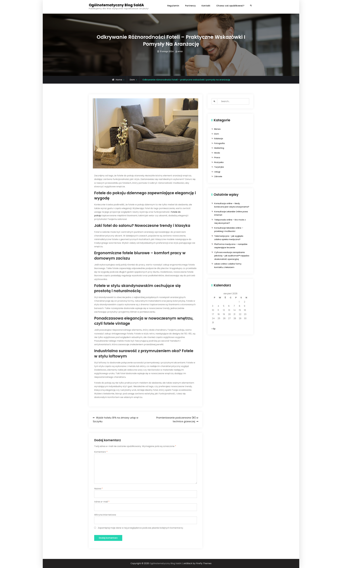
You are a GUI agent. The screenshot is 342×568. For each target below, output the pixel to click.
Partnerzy (190, 5)
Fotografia (219, 143)
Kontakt (206, 5)
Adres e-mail (101, 501)
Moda (217, 152)
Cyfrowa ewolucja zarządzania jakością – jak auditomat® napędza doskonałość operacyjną (231, 255)
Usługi (217, 171)
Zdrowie (218, 176)
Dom (132, 79)
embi (180, 51)
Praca (217, 157)
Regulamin (173, 5)
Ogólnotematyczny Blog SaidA (116, 5)
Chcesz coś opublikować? (230, 5)
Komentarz (101, 451)
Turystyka (219, 167)
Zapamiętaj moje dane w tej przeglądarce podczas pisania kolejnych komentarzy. (140, 527)
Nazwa (98, 488)
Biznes (217, 129)
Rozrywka (219, 162)
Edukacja (218, 138)
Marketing (219, 148)
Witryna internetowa (105, 514)
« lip (213, 328)
